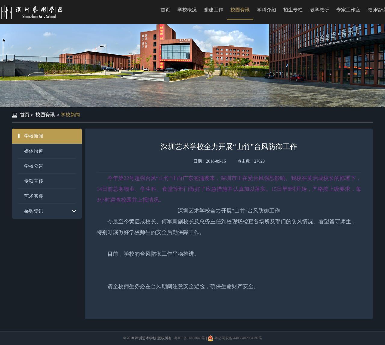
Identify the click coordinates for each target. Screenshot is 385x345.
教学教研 (319, 9)
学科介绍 (266, 9)
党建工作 (213, 9)
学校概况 (187, 9)
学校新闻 (70, 114)
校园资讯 (240, 9)
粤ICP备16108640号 (189, 338)
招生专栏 (293, 9)
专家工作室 (348, 9)
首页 (165, 9)
